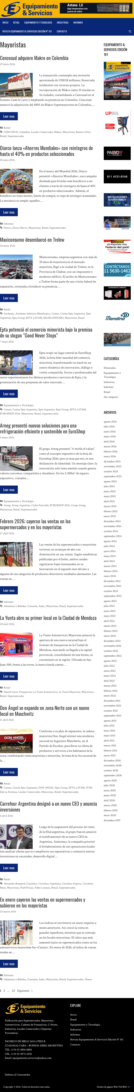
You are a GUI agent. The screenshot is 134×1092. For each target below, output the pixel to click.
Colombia (24, 132)
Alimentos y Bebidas (15, 606)
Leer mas (9, 116)
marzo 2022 (110, 686)
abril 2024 (109, 561)
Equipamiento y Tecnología (38, 22)
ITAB (89, 788)
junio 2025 (110, 491)
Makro (57, 132)
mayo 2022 (110, 676)
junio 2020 (110, 790)
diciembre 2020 (112, 760)
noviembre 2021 (112, 705)
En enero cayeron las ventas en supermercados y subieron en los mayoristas (42, 902)
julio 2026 (109, 426)
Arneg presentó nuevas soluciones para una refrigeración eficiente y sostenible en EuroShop (42, 428)
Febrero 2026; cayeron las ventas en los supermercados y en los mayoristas (35, 524)
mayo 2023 (110, 616)
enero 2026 (110, 456)
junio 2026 (110, 431)
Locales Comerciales (42, 132)
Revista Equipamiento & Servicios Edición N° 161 (27, 31)
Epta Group (18, 318)
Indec (42, 606)
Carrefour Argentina (49, 883)
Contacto (62, 31)
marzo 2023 (110, 626)
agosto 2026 (110, 421)
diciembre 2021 (112, 701)
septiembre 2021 (112, 715)
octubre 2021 (111, 711)
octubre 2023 (111, 591)
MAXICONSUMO (53, 318)
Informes (78, 22)
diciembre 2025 (112, 461)
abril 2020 (109, 800)
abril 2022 (109, 681)
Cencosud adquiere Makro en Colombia (34, 57)
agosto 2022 (110, 661)
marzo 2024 (110, 566)
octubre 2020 (111, 770)
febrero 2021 (110, 750)
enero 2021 (110, 755)
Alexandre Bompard (14, 883)
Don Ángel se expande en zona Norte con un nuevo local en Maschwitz (44, 710)
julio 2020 (109, 785)
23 (14, 991)
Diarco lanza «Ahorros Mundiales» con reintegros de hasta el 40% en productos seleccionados (46, 150)
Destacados (110, 368)
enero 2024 (110, 576)
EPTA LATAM (34, 318)
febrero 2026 (110, 451)
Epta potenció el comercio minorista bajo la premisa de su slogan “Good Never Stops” (46, 332)
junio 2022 (110, 671)
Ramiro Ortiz (83, 132)
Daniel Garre (11, 692)
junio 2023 (110, 611)
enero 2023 (110, 636)
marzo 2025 (110, 506)
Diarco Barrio (19, 228)
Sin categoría (111, 397)
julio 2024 (109, 546)
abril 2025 (109, 501)
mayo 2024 (110, 556)
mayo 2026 (110, 436)
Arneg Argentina (21, 505)
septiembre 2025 (113, 476)
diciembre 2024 (112, 521)
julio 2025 (109, 486)
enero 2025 (110, 516)
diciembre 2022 (112, 641)
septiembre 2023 (113, 596)
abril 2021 (109, 740)
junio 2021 (109, 730)
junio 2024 (110, 551)
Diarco (7, 228)
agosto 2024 (110, 541)
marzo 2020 (110, 805)
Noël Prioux (26, 888)
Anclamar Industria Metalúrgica (33, 313)
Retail (16, 22)
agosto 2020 (110, 780)
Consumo (32, 606)
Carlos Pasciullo (40, 505)
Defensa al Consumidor (17, 1074)
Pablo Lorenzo (42, 888)
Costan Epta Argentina (72, 313)
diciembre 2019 (112, 820)
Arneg (7, 505)
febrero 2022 (110, 691)
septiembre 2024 (113, 536)
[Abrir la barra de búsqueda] (130, 31)
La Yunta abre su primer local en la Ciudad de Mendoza (48, 617)
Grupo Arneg (78, 505)
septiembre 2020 (113, 775)
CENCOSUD (11, 132)
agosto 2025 (110, 481)
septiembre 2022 (113, 656)
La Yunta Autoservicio (45, 692)
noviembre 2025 (112, 466)
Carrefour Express (71, 883)
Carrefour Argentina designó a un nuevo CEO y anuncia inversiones (48, 806)
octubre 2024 (111, 531)
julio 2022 (109, 666)
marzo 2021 (110, 745)
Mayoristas (69, 132)
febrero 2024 (110, 571)
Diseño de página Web (107, 1086)
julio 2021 (109, 725)
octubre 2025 (111, 471)
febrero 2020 (111, 810)
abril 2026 (109, 441)
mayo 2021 (109, 735)
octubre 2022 (111, 651)
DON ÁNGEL (46, 788)
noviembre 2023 (112, 586)
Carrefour (31, 883)
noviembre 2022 (112, 646)
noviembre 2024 (112, 526)
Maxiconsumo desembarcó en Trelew (32, 239)
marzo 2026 (110, 446)
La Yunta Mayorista (69, 692)
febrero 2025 (110, 511)
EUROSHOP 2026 (10, 413)
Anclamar (9, 313)
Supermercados (16, 136)
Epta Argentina (46, 409)
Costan (55, 313)
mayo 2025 (110, 496)
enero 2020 (110, 815)
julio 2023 (109, 606)
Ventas (88, 979)
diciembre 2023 (112, 581)
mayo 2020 (110, 795)
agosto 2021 (110, 720)
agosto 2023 (110, 601)
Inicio (5, 22)
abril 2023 (109, 621)
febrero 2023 (110, 631)
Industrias (62, 22)
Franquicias (25, 692)
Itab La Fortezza (8, 792)
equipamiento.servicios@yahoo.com (31, 1058)
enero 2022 (110, 695)
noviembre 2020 (113, 765)
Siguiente (25, 991)
